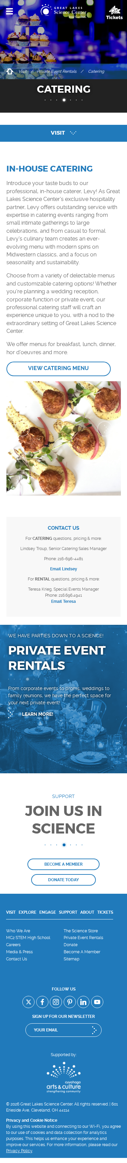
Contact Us (16, 959)
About (87, 912)
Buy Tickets (114, 12)
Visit (22, 71)
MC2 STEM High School (28, 937)
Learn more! (37, 714)
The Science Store (81, 931)
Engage (47, 912)
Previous (22, 428)
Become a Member (63, 864)
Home (9, 71)
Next (104, 428)
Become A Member (82, 952)
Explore (27, 912)
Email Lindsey (63, 569)
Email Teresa (63, 601)
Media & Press (19, 952)
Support (68, 912)
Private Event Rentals (57, 71)
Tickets (105, 912)
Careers (13, 944)
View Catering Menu (58, 368)
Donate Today (63, 879)
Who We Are (18, 931)
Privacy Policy (19, 1150)
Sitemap (71, 959)
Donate (71, 944)
